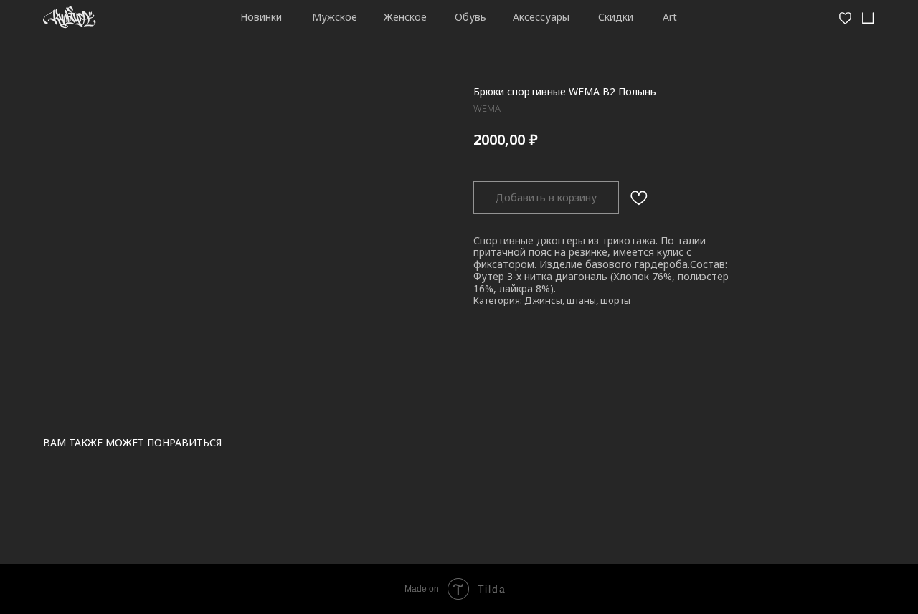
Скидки (615, 17)
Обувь (470, 17)
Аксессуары (541, 17)
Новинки (261, 17)
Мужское (334, 17)
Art (670, 17)
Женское (405, 17)
